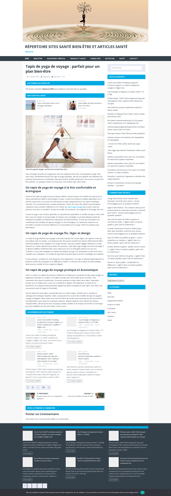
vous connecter (40, 419)
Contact (133, 58)
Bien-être (38, 58)
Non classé (41, 317)
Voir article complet (33, 347)
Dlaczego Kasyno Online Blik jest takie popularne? (126, 133)
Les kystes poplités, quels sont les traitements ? (125, 258)
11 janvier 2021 (34, 77)
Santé (122, 58)
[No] (168, 492)
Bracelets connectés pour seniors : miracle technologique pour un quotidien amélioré (126, 213)
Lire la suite (27, 453)
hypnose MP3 (48, 89)
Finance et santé (78, 58)
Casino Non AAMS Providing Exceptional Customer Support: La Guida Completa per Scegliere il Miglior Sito (123, 85)
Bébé (27, 58)
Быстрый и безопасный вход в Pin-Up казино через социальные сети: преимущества (134, 460)
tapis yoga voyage (74, 207)
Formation (95, 58)
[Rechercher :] (126, 68)
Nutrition (109, 58)
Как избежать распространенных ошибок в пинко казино (89, 356)
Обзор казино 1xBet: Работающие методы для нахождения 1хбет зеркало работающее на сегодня (126, 101)
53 (40, 486)
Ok (142, 492)
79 (43, 387)
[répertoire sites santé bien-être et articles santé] (85, 40)
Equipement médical (56, 58)
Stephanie (46, 77)
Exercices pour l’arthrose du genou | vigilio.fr (124, 256)
